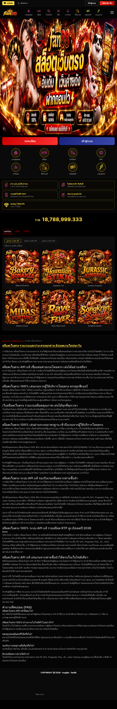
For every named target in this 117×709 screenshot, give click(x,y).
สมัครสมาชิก (107, 3)
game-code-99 (30, 241)
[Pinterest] (71, 694)
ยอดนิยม (7, 231)
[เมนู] (112, 12)
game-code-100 (48, 241)
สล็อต (17, 231)
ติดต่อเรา (24, 3)
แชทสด (10, 3)
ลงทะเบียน (30, 141)
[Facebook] (56, 694)
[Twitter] (64, 694)
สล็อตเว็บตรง (17, 341)
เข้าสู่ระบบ (92, 3)
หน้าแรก (5, 341)
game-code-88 (13, 241)
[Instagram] (49, 694)
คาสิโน (27, 231)
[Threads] (78, 694)
